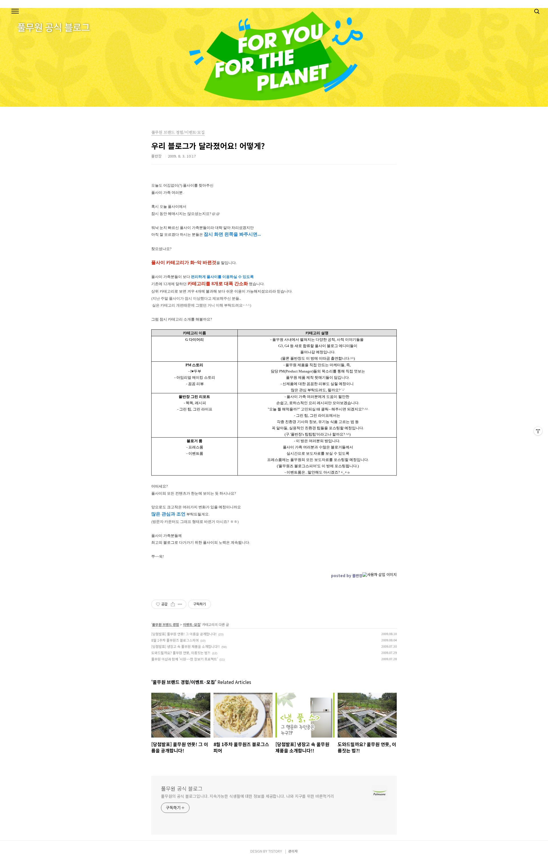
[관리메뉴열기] (538, 431)
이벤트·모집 (191, 624)
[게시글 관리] (180, 604)
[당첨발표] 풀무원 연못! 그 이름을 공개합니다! (184, 633)
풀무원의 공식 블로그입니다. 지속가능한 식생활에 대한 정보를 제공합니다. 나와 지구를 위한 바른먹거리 (247, 796)
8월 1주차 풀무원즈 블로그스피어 (175, 640)
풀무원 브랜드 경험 (165, 624)
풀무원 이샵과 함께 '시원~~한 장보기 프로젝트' (184, 658)
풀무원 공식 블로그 (182, 788)
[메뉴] (15, 11)
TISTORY (275, 851)
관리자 (293, 851)
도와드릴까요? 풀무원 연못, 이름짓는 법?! (180, 652)
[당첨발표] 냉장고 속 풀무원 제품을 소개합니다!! (185, 646)
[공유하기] (172, 604)
